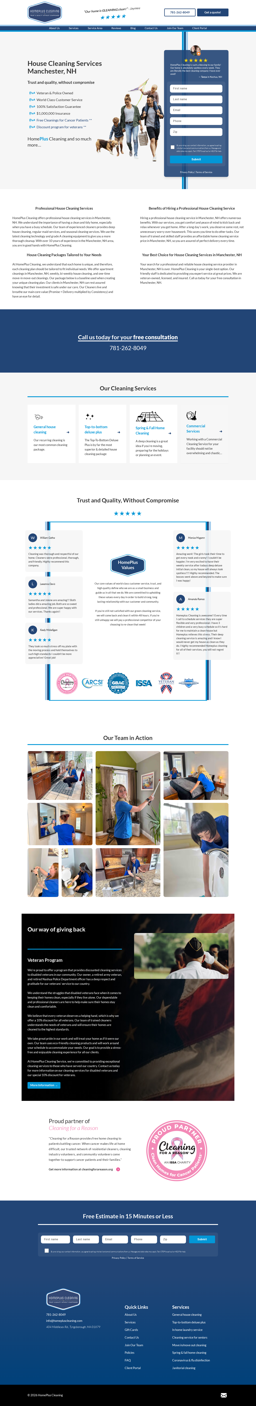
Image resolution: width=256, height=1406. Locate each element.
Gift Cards (131, 1330)
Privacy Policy (187, 172)
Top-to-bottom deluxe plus (188, 1322)
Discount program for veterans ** (61, 127)
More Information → (44, 1085)
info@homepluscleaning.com (64, 1321)
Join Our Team (175, 28)
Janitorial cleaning (183, 1368)
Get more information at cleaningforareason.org (81, 1169)
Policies (129, 1352)
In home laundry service (187, 1330)
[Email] (223, 1395)
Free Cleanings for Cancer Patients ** (64, 120)
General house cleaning (187, 1314)
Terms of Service (204, 172)
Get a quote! (212, 12)
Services (74, 28)
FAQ (128, 1360)
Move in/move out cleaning (189, 1345)
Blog (133, 28)
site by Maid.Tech (77, 1395)
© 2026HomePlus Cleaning (45, 1395)
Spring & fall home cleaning (189, 1352)
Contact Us (151, 28)
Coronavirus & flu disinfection (191, 1360)
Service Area (95, 28)
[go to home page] (45, 12)
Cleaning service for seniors (189, 1337)
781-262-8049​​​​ (180, 12)
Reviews (116, 28)
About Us (54, 28)
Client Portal (199, 28)
